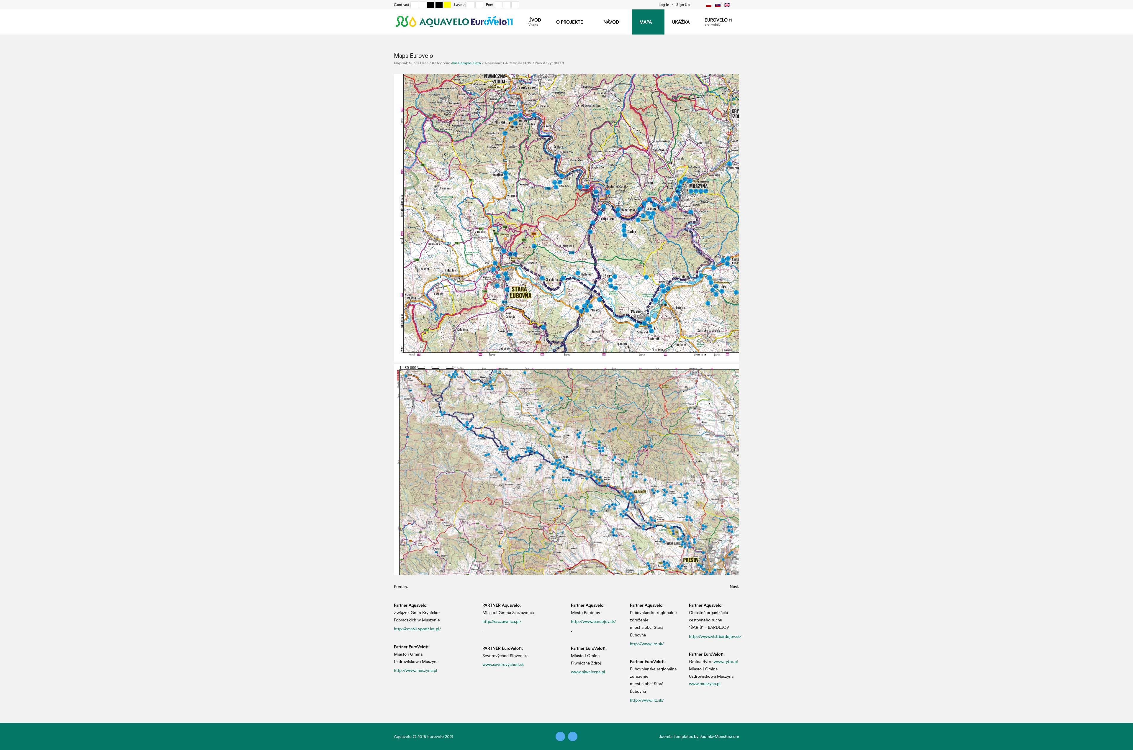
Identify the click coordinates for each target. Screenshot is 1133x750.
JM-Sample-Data (466, 62)
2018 (421, 736)
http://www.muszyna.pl (415, 670)
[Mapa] (566, 217)
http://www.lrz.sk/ (647, 643)
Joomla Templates (676, 736)
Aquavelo (403, 736)
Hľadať (696, 4)
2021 (449, 736)
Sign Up (683, 4)
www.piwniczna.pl (588, 671)
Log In (664, 4)
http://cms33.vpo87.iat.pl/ (417, 628)
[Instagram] (572, 736)
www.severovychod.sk (503, 664)
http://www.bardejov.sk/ (593, 621)
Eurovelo (436, 736)
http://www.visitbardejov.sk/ (715, 636)
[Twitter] (560, 736)
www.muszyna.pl (705, 683)
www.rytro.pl (726, 661)
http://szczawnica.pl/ (501, 621)
